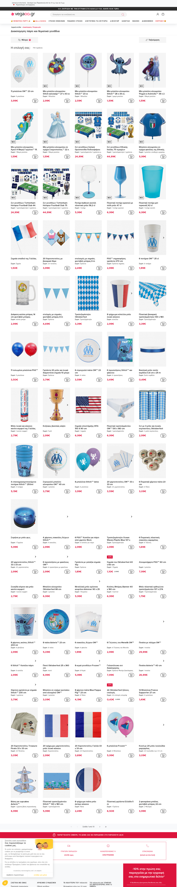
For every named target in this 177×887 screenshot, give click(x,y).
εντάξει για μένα (40, 875)
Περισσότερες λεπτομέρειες (25, 5)
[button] (5, 883)
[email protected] (19, 3)
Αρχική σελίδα (16, 27)
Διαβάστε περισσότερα (15, 875)
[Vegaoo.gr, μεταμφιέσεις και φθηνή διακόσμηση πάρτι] (23, 14)
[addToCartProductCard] (35, 101)
